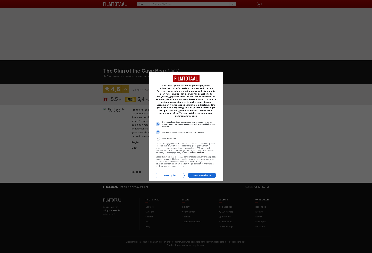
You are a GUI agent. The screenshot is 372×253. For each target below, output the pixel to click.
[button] (186, 139)
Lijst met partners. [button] (196, 153)
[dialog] (186, 126)
